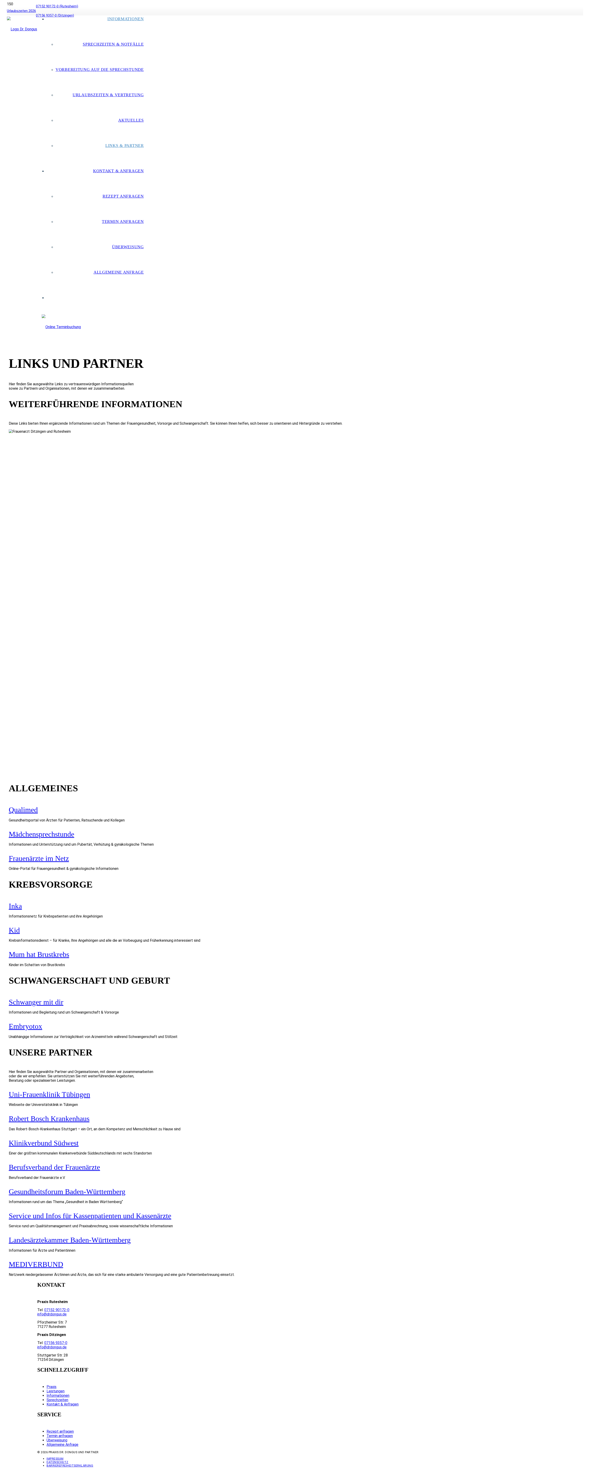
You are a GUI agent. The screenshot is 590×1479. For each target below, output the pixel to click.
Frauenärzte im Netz (39, 858)
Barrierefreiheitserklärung (70, 1465)
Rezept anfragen (60, 1431)
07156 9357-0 (55, 1343)
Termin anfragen (60, 1436)
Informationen (58, 1395)
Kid (14, 930)
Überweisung (57, 1440)
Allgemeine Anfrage (62, 1444)
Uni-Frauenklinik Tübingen (49, 1094)
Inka (15, 906)
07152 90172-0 (56, 1310)
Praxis (51, 1387)
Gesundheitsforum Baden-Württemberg (67, 1191)
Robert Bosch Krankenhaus (49, 1118)
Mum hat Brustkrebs (39, 954)
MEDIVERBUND (36, 1264)
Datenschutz (57, 1462)
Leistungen (56, 1391)
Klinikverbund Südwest (44, 1143)
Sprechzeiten (57, 1400)
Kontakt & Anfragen (63, 1404)
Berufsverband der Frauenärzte (54, 1167)
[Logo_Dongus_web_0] (22, 29)
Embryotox (25, 1026)
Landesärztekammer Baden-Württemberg (70, 1240)
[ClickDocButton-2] (61, 327)
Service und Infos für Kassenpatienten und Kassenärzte (90, 1216)
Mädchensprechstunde (41, 834)
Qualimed (23, 810)
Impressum (55, 1458)
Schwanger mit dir (36, 1002)
